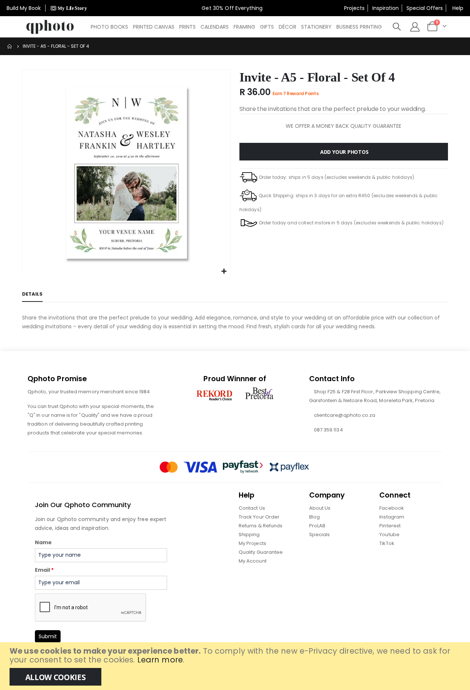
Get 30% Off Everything (233, 8)
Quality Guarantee (261, 552)
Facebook (391, 508)
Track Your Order (259, 516)
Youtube (389, 534)
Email (44, 570)
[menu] (236, 27)
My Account (253, 560)
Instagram (391, 516)
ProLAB (317, 525)
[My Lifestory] (68, 8)
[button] (223, 271)
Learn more (160, 659)
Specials (319, 534)
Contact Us (252, 508)
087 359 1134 (328, 429)
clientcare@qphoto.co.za (345, 415)
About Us (320, 508)
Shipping (249, 534)
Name (43, 542)
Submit (48, 636)
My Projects (252, 543)
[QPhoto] (50, 27)
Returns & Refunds (260, 525)
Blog (314, 516)
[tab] (32, 294)
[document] (236, 666)
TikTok (386, 543)
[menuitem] (109, 27)
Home (9, 46)
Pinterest (390, 525)
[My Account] (414, 27)
